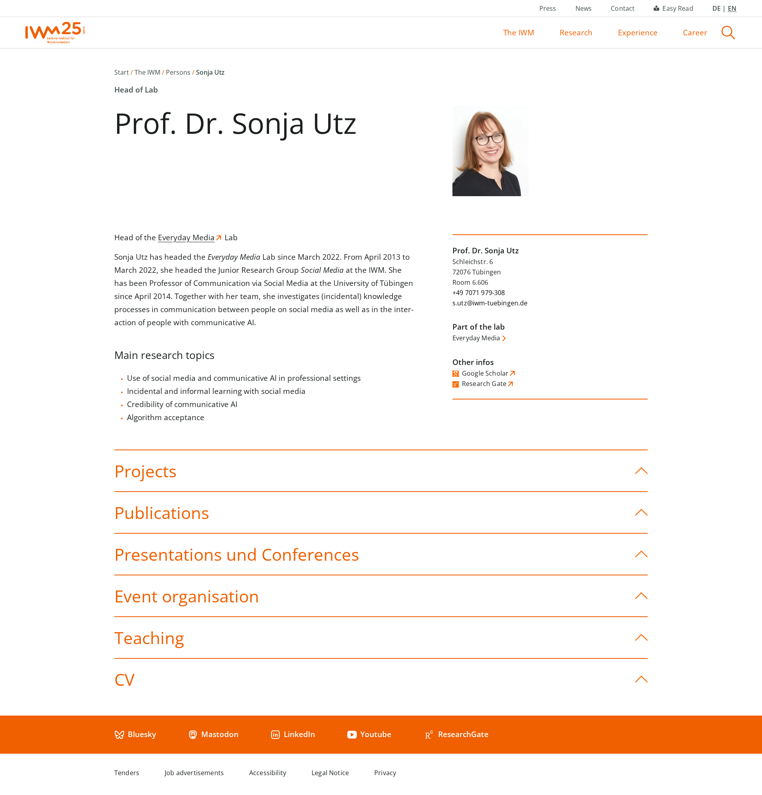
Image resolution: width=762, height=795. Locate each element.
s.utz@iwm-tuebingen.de (490, 303)
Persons (178, 72)
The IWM (518, 32)
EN (732, 8)
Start (121, 72)
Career (695, 32)
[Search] (728, 32)
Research (576, 32)
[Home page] (55, 32)
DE (716, 8)
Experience (638, 32)
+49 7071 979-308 (478, 292)
